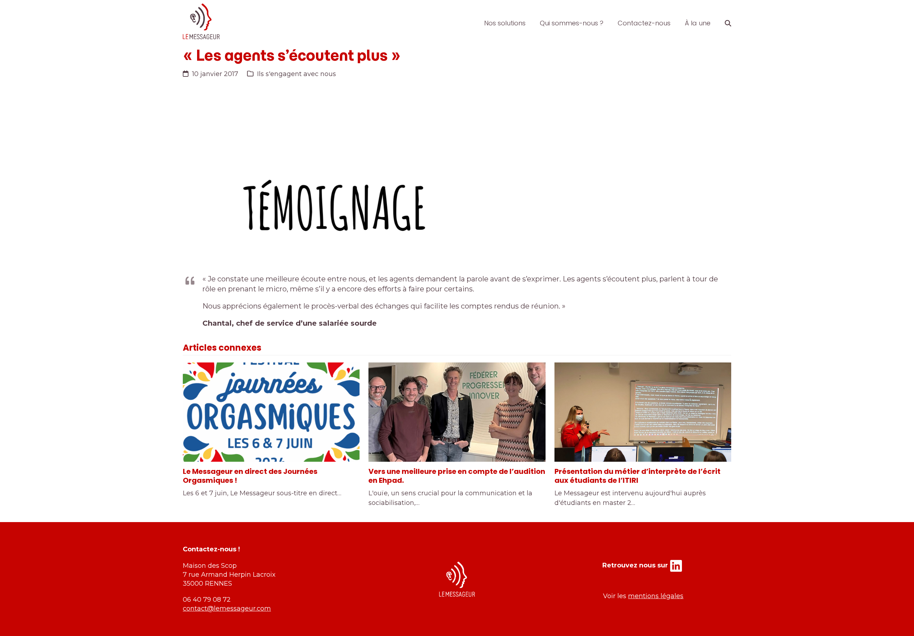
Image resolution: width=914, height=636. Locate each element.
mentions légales (655, 596)
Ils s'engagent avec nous (296, 74)
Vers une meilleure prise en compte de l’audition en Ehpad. (456, 475)
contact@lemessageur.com (227, 608)
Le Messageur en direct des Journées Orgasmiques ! (250, 475)
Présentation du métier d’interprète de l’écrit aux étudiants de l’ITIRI (637, 475)
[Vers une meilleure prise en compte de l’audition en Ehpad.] (456, 412)
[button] (728, 23)
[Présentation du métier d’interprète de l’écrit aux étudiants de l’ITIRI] (642, 412)
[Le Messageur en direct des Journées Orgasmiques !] (271, 412)
